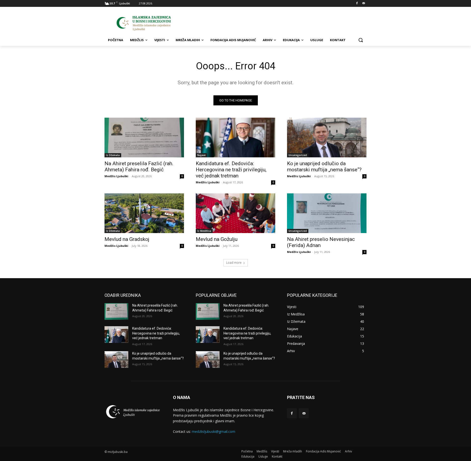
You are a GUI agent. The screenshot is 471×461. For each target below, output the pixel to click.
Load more (234, 263)
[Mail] (363, 3)
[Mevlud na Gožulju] (235, 213)
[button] (360, 40)
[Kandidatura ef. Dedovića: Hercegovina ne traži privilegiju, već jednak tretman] (235, 137)
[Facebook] (357, 3)
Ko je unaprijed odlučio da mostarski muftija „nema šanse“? (324, 167)
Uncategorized (297, 155)
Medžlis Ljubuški (116, 176)
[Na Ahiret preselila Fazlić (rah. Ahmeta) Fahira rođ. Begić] (144, 137)
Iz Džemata (113, 155)
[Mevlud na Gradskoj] (144, 213)
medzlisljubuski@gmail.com (213, 431)
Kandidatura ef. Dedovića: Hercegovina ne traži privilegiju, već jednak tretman (231, 170)
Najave (201, 155)
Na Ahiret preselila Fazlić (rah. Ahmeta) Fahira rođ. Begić (139, 167)
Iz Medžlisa (204, 231)
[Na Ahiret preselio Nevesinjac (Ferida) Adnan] (326, 213)
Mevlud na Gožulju (216, 239)
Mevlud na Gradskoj (127, 239)
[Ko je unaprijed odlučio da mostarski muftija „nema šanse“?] (326, 137)
